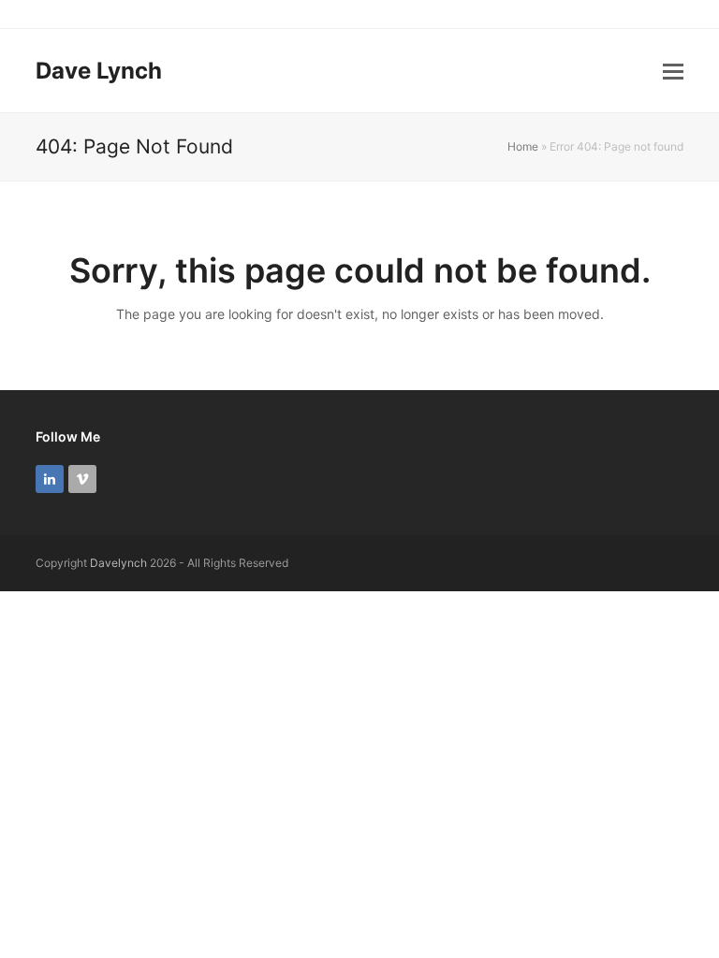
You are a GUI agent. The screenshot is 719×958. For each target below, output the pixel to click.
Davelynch (118, 563)
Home (522, 146)
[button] (673, 71)
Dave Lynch (99, 70)
